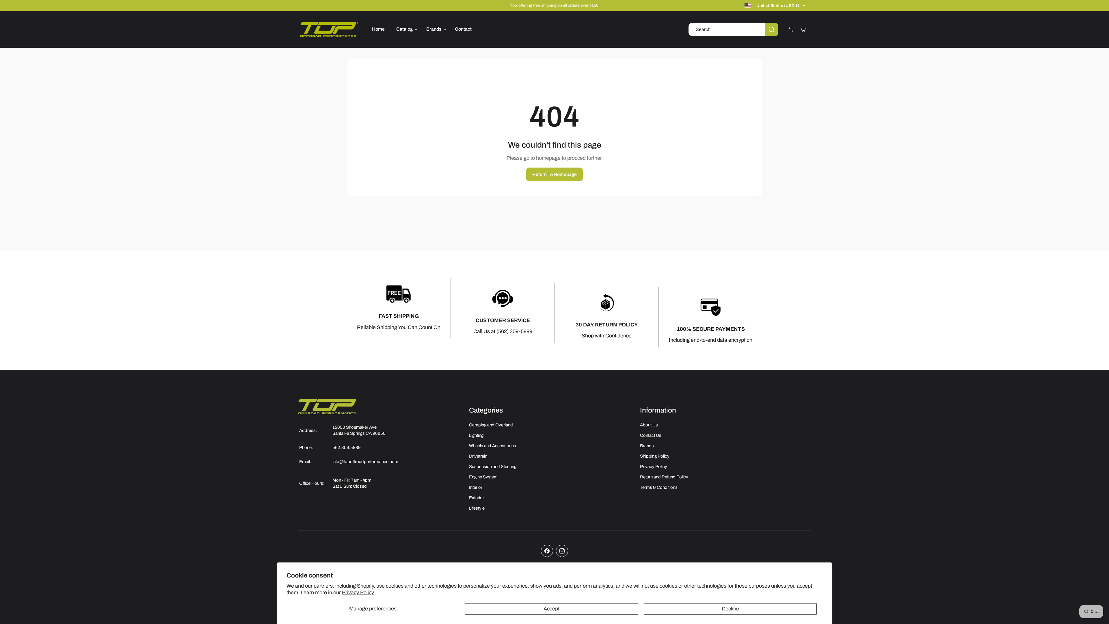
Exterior (476, 497)
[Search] (771, 29)
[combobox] (733, 29)
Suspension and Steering (492, 466)
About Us (649, 425)
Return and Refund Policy (664, 477)
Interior (475, 487)
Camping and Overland (491, 425)
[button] (405, 29)
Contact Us (650, 435)
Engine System (483, 477)
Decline (730, 609)
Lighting (476, 435)
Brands (647, 445)
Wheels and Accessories (492, 445)
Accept (551, 609)
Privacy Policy (358, 592)
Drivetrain (478, 456)
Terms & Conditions (659, 487)
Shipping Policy (654, 456)
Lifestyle (477, 508)
